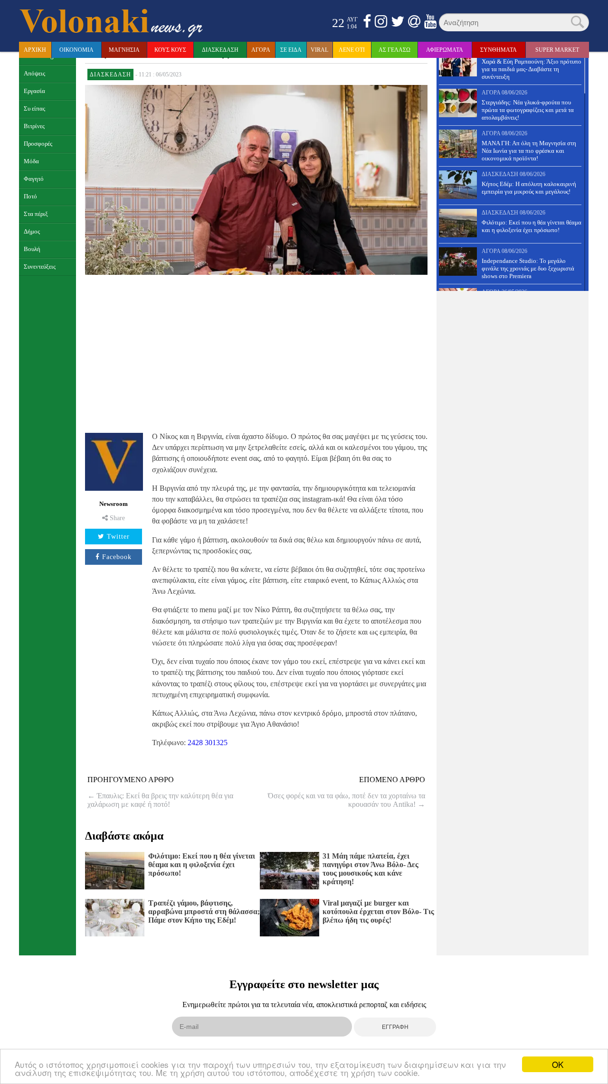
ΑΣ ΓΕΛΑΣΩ (394, 50)
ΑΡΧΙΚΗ (35, 50)
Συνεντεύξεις (40, 266)
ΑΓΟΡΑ (260, 50)
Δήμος (32, 231)
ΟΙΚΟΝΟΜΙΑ (76, 50)
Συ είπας (34, 108)
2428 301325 (208, 742)
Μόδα (31, 161)
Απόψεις (34, 73)
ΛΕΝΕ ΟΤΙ (352, 50)
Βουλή (32, 249)
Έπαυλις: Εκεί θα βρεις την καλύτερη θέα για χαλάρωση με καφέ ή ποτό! (160, 800)
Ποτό (30, 196)
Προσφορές (38, 143)
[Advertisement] (256, 352)
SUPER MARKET (557, 50)
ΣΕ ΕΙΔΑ (291, 50)
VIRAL (319, 50)
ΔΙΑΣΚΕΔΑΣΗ (220, 50)
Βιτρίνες (34, 126)
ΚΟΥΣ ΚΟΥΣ (170, 50)
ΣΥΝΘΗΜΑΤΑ (498, 50)
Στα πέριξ (36, 214)
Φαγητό (34, 179)
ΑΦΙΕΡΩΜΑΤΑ (444, 50)
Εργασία (34, 91)
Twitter (118, 536)
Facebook (117, 557)
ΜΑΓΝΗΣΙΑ (124, 50)
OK (557, 1064)
